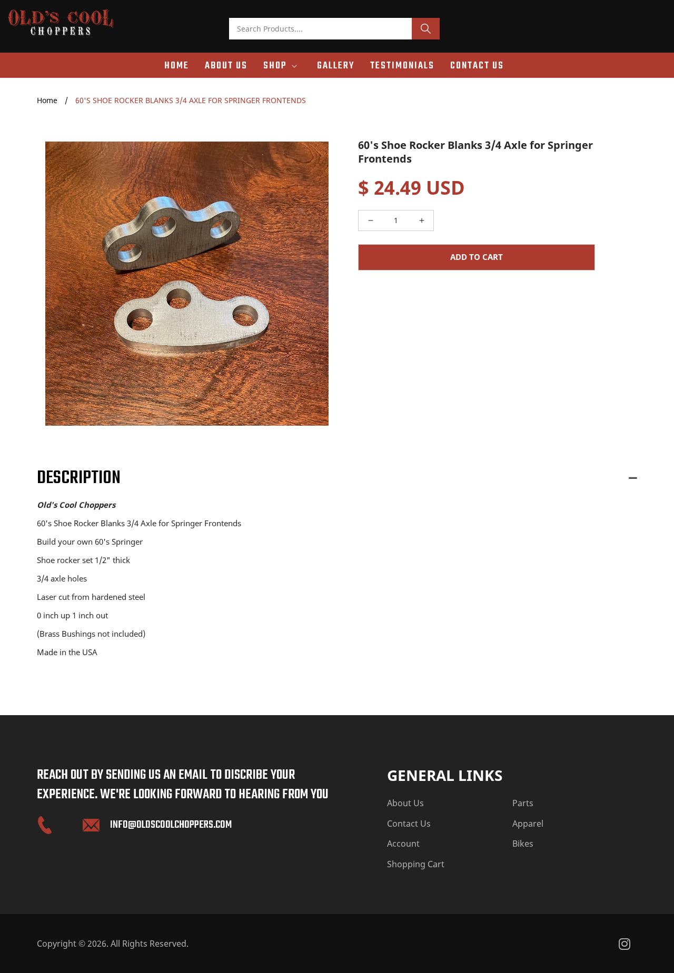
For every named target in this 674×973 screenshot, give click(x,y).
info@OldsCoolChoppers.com (171, 825)
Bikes (522, 843)
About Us (405, 803)
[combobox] (320, 28)
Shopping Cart (415, 864)
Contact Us (409, 823)
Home (47, 100)
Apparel (527, 823)
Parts (522, 803)
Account (403, 843)
